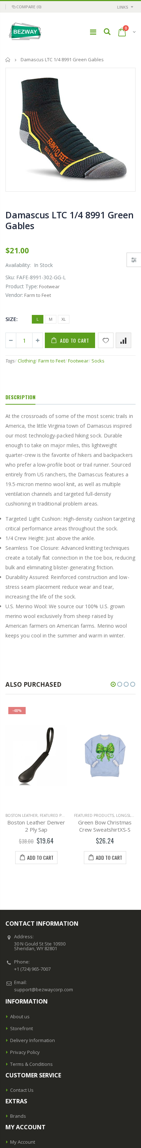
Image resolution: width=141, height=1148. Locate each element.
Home (8, 59)
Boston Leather (21, 815)
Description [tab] (20, 397)
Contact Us (22, 1090)
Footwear (78, 360)
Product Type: (21, 286)
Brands (18, 1116)
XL (63, 319)
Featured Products (60, 815)
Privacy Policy (25, 1052)
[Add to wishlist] (106, 340)
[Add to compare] (123, 340)
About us (20, 1016)
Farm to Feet (51, 360)
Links (122, 7)
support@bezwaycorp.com (43, 989)
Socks (97, 360)
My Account (22, 1142)
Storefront (21, 1028)
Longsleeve (128, 815)
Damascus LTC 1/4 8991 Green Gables (69, 220)
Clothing (26, 360)
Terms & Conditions (31, 1064)
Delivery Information (32, 1040)
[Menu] (93, 32)
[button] (113, 684)
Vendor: (14, 295)
